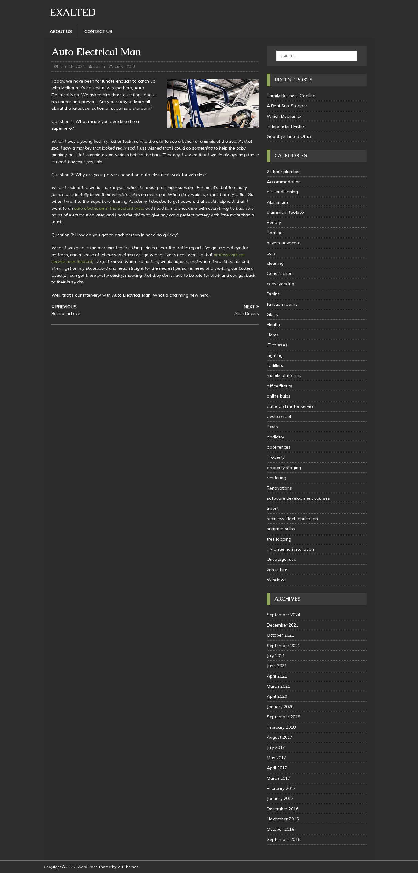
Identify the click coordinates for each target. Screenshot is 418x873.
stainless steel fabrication (292, 518)
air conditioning (282, 191)
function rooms (282, 304)
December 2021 (282, 625)
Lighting (275, 355)
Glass (272, 314)
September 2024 (283, 614)
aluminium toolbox (285, 212)
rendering (276, 477)
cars (119, 66)
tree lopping (279, 539)
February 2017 (281, 788)
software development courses (298, 498)
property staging (284, 467)
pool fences (278, 447)
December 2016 (282, 809)
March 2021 (278, 686)
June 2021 (277, 665)
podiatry (275, 437)
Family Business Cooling (291, 95)
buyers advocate (283, 243)
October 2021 (280, 635)
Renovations (279, 488)
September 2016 (283, 839)
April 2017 (277, 768)
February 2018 (281, 727)
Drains (273, 294)
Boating (275, 232)
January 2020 (280, 706)
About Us (61, 31)
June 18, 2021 (72, 66)
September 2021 (283, 645)
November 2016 (283, 819)
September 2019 (283, 716)
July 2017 (276, 747)
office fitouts (279, 386)
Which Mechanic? (284, 116)
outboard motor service (291, 406)
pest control (279, 416)
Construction (280, 273)
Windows (276, 580)
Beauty (274, 222)
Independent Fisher (286, 126)
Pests (272, 426)
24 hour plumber (283, 171)
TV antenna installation (290, 549)
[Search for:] (317, 56)
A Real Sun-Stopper (287, 106)
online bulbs (278, 396)
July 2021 (276, 655)
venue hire (277, 569)
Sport (272, 508)
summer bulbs (281, 528)
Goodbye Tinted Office (289, 136)
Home (273, 335)
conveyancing (280, 284)
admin (99, 66)
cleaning (275, 263)
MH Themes (128, 866)
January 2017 (280, 798)
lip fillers (275, 365)
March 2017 (278, 778)
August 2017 (279, 737)
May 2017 (276, 757)
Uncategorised (282, 559)
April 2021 (277, 676)
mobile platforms (284, 375)
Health (273, 324)
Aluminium (277, 202)
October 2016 (280, 829)
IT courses (277, 345)
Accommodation (284, 181)
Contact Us (98, 31)
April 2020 (277, 696)
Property (276, 457)
